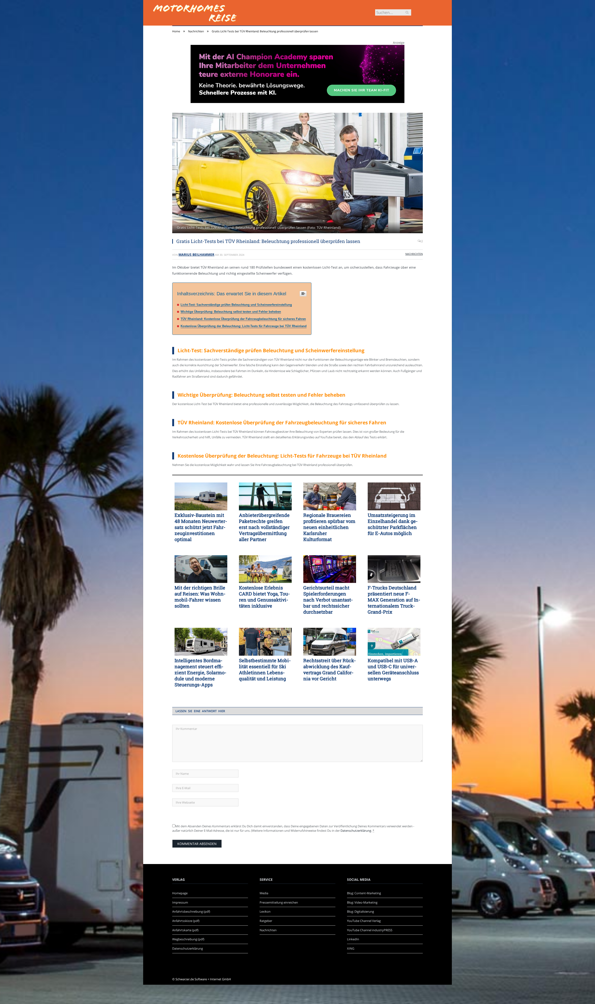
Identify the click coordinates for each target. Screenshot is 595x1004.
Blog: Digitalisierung (360, 911)
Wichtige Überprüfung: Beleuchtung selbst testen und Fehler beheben (231, 311)
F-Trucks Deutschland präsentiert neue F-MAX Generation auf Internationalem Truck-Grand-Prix (394, 600)
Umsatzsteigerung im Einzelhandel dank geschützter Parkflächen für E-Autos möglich (393, 524)
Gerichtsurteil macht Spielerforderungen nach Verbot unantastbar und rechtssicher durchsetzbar (328, 600)
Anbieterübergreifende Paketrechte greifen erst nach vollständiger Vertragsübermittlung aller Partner (264, 527)
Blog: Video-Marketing (362, 902)
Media (264, 893)
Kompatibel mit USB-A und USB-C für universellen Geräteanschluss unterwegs (393, 669)
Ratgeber (266, 921)
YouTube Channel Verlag (364, 921)
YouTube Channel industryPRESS (369, 930)
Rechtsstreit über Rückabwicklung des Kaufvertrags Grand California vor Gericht (329, 669)
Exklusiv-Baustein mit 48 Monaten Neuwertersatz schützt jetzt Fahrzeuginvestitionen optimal (201, 527)
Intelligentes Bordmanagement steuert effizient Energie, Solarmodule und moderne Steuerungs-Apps (200, 672)
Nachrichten (414, 254)
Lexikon (265, 911)
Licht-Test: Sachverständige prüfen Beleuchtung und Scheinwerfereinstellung (236, 304)
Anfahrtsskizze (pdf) (185, 921)
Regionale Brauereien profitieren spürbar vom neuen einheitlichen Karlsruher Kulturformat (329, 527)
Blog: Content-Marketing (364, 893)
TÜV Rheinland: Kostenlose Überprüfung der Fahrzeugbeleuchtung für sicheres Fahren (243, 319)
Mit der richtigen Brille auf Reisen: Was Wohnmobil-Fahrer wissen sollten (200, 597)
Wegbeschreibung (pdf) (188, 939)
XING (350, 948)
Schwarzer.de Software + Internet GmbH (203, 979)
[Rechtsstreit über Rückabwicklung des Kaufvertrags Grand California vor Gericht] (329, 642)
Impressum (180, 902)
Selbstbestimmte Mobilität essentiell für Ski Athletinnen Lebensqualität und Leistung (265, 669)
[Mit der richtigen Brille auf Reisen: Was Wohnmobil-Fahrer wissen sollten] (201, 569)
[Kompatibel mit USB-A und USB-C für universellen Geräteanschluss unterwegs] (394, 642)
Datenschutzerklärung (355, 830)
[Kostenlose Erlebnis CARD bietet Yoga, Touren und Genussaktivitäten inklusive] (265, 569)
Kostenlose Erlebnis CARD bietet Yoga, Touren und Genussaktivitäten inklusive (264, 597)
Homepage (180, 893)
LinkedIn (353, 939)
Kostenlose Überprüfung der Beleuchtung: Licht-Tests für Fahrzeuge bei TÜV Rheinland (244, 326)
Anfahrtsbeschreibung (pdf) (191, 911)
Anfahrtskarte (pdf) (185, 930)
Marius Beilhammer (196, 254)
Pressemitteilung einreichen (279, 902)
